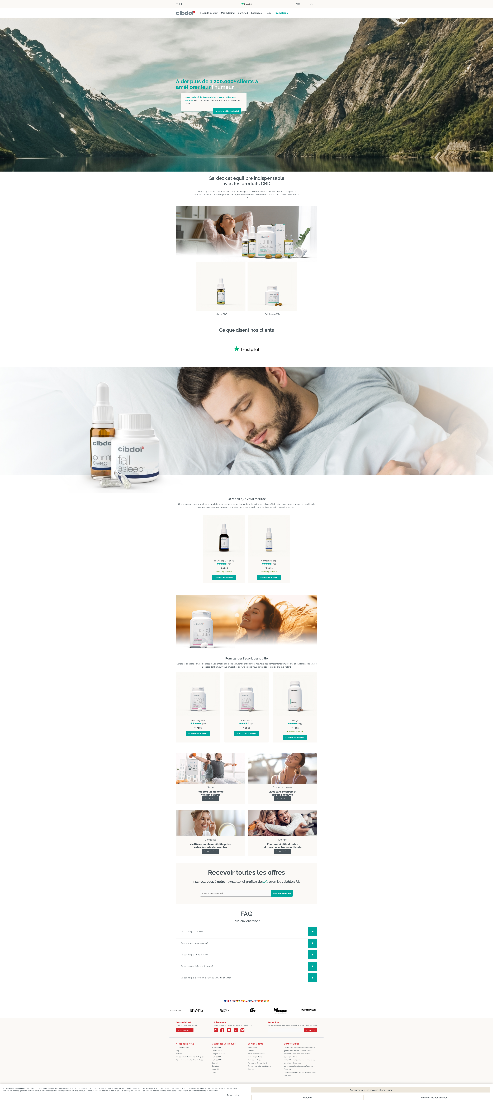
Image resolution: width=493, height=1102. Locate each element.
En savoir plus (210, 799)
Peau (214, 1072)
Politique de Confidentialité (257, 1063)
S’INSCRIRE (310, 1030)
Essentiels (215, 1066)
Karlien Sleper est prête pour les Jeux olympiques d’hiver (297, 1055)
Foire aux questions (255, 1057)
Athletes (179, 1054)
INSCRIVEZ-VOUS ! (282, 893)
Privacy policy (233, 1095)
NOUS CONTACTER (185, 1030)
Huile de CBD (216, 1047)
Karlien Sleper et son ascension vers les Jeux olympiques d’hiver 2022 (300, 1061)
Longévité (215, 1069)
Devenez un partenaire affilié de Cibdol (189, 1060)
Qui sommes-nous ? (183, 1047)
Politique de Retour (254, 1060)
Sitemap (251, 1069)
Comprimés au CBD (219, 1054)
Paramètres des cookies (434, 1097)
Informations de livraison (256, 1054)
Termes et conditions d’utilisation (259, 1066)
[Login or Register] (311, 3)
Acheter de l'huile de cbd (227, 111)
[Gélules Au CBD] (272, 286)
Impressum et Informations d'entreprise (190, 1057)
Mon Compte (252, 1047)
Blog (177, 1051)
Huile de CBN (216, 1060)
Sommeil (215, 1063)
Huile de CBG (216, 1057)
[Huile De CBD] (220, 286)
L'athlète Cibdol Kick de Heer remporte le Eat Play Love (300, 1073)
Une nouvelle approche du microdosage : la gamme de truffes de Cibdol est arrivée (299, 1049)
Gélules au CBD (217, 1051)
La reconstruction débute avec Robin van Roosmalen (298, 1067)
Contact (251, 1051)
